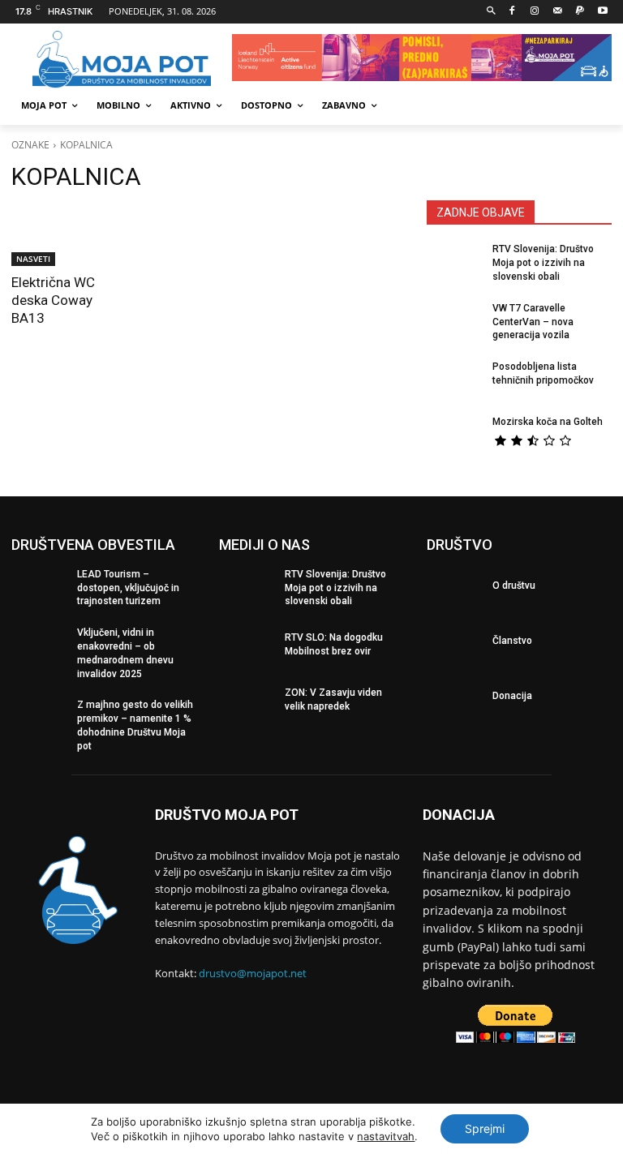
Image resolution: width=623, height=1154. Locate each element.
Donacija (512, 695)
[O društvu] (454, 590)
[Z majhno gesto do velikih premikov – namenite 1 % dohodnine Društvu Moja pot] (39, 720)
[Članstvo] (454, 645)
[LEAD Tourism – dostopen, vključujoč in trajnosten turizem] (39, 590)
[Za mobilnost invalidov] (121, 60)
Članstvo (512, 640)
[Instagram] (535, 11)
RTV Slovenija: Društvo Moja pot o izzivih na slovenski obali (543, 262)
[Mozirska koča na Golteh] (454, 437)
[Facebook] (512, 11)
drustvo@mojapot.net (253, 973)
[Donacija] (454, 700)
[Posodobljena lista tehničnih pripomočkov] (454, 382)
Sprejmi (485, 1128)
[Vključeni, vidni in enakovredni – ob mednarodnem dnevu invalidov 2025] (39, 648)
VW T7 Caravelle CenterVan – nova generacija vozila (533, 321)
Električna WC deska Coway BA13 (53, 300)
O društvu (513, 585)
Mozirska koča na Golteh (547, 421)
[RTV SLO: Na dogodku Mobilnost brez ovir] (246, 648)
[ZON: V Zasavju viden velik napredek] (246, 703)
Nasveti (33, 258)
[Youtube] (602, 11)
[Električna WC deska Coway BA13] (69, 236)
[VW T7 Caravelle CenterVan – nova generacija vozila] (454, 324)
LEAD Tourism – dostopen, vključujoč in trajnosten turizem (128, 587)
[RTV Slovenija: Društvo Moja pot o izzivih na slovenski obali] (454, 265)
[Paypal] (579, 11)
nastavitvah (386, 1136)
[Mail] (557, 11)
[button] (491, 12)
